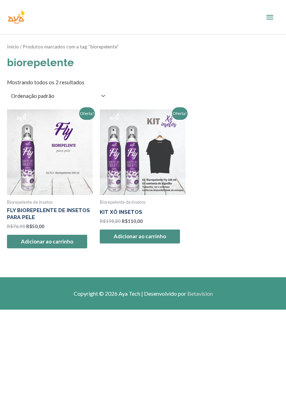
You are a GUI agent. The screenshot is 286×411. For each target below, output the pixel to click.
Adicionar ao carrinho (47, 241)
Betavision (200, 293)
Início (13, 46)
